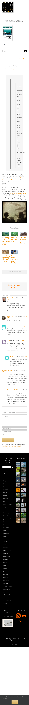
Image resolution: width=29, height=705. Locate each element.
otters (4, 550)
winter (5, 603)
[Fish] (23, 479)
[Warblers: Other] (18, 494)
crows (5, 495)
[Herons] (23, 500)
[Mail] (21, 621)
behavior (5, 483)
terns (10, 586)
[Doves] (18, 505)
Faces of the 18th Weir (14, 239)
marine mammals (6, 537)
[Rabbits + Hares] (23, 469)
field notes (6, 513)
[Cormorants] (23, 505)
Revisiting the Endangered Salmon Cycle (6, 241)
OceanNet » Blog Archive (7, 370)
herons (5, 522)
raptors (5, 565)
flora (8, 516)
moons (5, 544)
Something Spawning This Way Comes (6, 258)
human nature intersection (7, 526)
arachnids (5, 477)
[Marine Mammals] (23, 494)
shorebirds (6, 580)
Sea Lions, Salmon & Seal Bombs (14, 259)
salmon (5, 571)
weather (5, 597)
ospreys (5, 547)
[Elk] (23, 510)
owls (9, 550)
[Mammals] (18, 500)
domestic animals (5, 500)
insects (5, 530)
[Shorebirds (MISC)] (18, 479)
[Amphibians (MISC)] (23, 474)
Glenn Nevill (10, 297)
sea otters (5, 577)
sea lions (5, 574)
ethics (4, 507)
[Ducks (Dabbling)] (18, 510)
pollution (5, 562)
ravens (5, 568)
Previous (19, 59)
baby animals (6, 480)
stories (5, 586)
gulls (10, 519)
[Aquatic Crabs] (18, 484)
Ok (14, 702)
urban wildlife (6, 594)
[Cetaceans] (18, 464)
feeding (5, 510)
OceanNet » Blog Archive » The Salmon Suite (12, 389)
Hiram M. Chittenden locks (18, 193)
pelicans (5, 553)
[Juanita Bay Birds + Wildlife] (18, 474)
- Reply (23, 326)
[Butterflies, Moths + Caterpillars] (23, 489)
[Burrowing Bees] (23, 520)
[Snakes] (18, 469)
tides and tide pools (6, 590)
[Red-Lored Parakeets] (23, 515)
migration (5, 541)
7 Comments (14, 69)
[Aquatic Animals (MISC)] (23, 484)
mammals (6, 533)
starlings (5, 583)
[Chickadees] (18, 520)
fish (4, 516)
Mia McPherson (10, 316)
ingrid (8, 326)
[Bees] (18, 489)
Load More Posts (14, 272)
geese (5, 519)
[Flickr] (24, 615)
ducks (5, 504)
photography (6, 556)
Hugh (8, 340)
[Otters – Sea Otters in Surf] (23, 464)
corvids (5, 492)
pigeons (5, 559)
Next (24, 59)
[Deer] (18, 515)
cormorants (6, 489)
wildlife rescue (7, 600)
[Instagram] (18, 615)
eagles (10, 504)
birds (4, 486)
